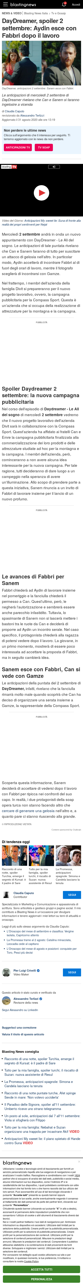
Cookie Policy (31, 1261)
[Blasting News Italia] (23, 4)
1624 (77, 1175)
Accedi (76, 4)
